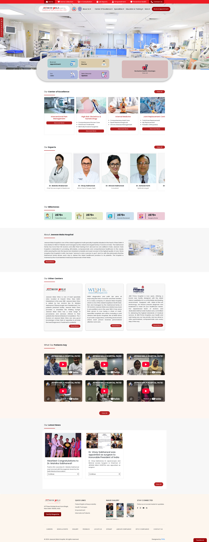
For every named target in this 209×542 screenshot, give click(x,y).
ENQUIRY (75, 529)
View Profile (58, 179)
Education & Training (134, 9)
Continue (51, 474)
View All (159, 92)
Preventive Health (139, 2)
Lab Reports (103, 2)
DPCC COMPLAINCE (142, 529)
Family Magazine (52, 514)
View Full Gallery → (112, 519)
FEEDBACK (86, 529)
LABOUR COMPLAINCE (123, 529)
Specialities (118, 9)
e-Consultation (86, 2)
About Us (86, 9)
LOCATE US (98, 529)
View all (145, 73)
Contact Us (158, 2)
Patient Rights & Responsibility (85, 504)
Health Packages (81, 507)
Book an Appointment (161, 9)
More (147, 9)
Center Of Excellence (103, 9)
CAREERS (49, 529)
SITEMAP (109, 529)
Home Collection (66, 2)
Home (51, 2)
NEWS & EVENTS (62, 529)
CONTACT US (158, 529)
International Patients (82, 513)
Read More (50, 262)
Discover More (59, 123)
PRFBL (163, 539)
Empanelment (120, 2)
